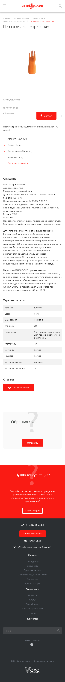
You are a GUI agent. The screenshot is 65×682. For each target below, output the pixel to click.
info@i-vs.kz (35, 540)
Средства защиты (32, 570)
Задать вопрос (32, 510)
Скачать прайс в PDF (32, 608)
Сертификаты (32, 604)
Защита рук (32, 579)
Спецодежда (32, 561)
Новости (32, 595)
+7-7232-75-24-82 (35, 525)
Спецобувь (32, 566)
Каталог (32, 555)
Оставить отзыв (20, 387)
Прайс (33, 613)
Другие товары (32, 583)
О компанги (32, 589)
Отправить (32, 443)
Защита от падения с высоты (32, 574)
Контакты (32, 618)
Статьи (32, 599)
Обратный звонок (33, 533)
